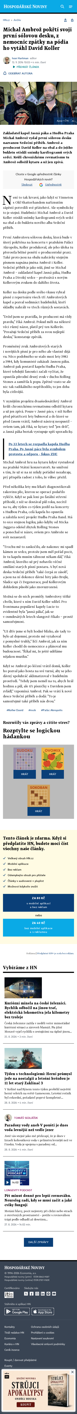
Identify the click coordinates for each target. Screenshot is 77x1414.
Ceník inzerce (11, 1350)
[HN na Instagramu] (37, 1294)
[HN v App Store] (43, 1311)
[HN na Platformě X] (26, 1294)
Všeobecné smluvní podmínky (48, 1344)
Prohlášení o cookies (42, 1332)
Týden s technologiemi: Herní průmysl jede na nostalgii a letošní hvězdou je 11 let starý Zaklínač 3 (38, 1078)
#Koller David (15, 710)
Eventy (8, 1366)
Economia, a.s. (28, 1273)
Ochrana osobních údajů (45, 1327)
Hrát (24, 774)
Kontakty (9, 1327)
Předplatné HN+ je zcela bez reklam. (55, 953)
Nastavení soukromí (42, 1338)
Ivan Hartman (20, 58)
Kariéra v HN (11, 1344)
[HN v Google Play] (17, 1311)
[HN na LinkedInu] (43, 1294)
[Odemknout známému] (72, 20)
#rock (32, 710)
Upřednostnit (53, 185)
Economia (10, 1338)
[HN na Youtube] (54, 1294)
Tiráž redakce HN (14, 1332)
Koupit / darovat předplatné (20, 1360)
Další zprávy (38, 1242)
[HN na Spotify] (48, 1294)
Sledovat (27, 185)
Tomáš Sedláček (26, 1117)
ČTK (67, 121)
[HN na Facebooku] (31, 1294)
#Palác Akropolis (51, 710)
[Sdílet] (65, 20)
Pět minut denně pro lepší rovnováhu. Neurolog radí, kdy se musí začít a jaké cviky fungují (38, 1200)
